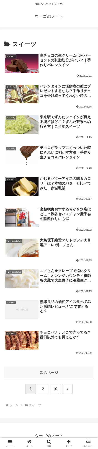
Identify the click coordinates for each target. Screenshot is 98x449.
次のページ (49, 372)
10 (55, 389)
